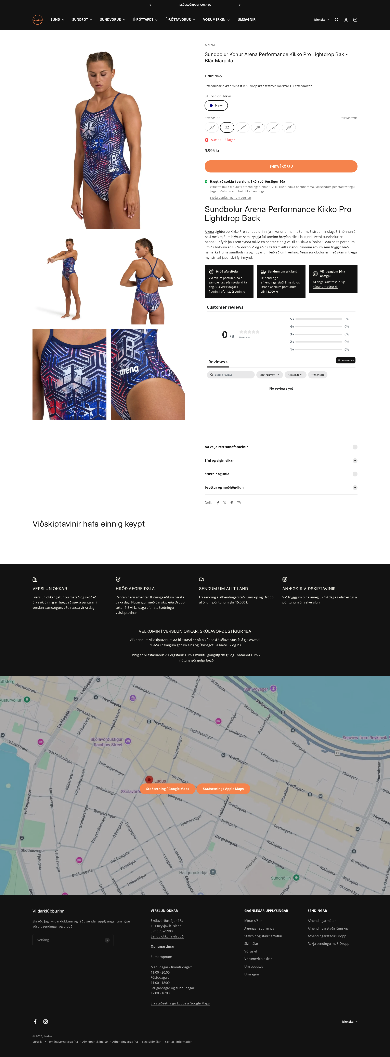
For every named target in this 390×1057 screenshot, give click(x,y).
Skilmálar (251, 943)
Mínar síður (253, 920)
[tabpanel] (281, 402)
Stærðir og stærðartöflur (263, 936)
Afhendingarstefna (125, 1042)
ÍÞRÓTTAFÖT (143, 19)
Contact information (178, 1042)
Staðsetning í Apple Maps (223, 789)
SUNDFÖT (80, 19)
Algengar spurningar (260, 928)
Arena (209, 231)
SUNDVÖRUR (110, 19)
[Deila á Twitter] (224, 502)
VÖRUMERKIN (214, 19)
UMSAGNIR (247, 19)
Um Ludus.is (253, 966)
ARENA (210, 45)
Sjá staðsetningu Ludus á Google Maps (180, 1003)
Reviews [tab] (218, 361)
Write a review (346, 360)
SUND (55, 19)
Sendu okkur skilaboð (167, 936)
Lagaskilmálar (151, 1042)
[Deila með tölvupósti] (238, 502)
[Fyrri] (150, 5)
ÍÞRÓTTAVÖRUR (178, 19)
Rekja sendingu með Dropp (328, 943)
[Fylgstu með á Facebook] (35, 1021)
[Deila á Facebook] (217, 502)
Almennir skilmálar (95, 1042)
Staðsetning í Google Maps (167, 789)
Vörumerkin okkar (258, 959)
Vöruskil (250, 951)
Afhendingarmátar (322, 920)
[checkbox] (317, 374)
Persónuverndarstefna (63, 1042)
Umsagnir (251, 974)
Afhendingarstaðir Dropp (327, 936)
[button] (319, 319)
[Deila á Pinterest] (231, 502)
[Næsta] (240, 5)
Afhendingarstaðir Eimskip (328, 928)
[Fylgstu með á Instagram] (45, 1021)
